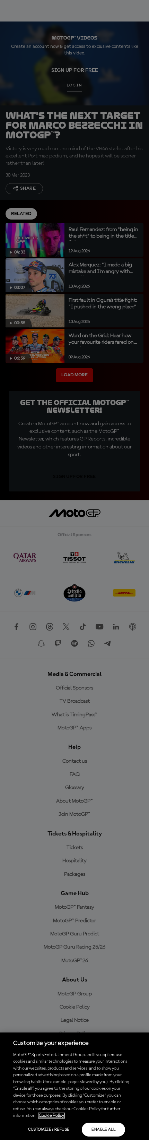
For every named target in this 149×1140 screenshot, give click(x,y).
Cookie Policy (51, 1115)
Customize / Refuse (48, 1130)
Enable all (103, 1130)
